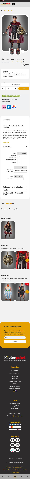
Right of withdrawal (8, 470)
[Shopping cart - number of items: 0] (27, 476)
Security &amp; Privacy (15, 381)
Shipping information (15, 373)
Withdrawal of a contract (15, 388)
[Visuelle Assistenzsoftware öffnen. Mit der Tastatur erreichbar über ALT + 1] (12, 4)
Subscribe (15, 341)
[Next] (23, 51)
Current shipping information (10, 99)
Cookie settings (15, 472)
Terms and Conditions (18, 467)
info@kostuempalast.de (17, 416)
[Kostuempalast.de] (5, 4)
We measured (6, 101)
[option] (15, 33)
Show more (6, 142)
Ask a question (7, 103)
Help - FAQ (15, 376)
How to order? (15, 370)
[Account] (21, 476)
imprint (25, 470)
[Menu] (3, 476)
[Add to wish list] (3, 88)
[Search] (8, 476)
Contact (9, 467)
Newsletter (15, 378)
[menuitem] (1, 1)
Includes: (5, 71)
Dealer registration (15, 386)
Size (4, 82)
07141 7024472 (17, 413)
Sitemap (15, 383)
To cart (23, 88)
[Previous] (7, 51)
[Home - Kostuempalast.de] (15, 358)
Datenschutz (18, 470)
